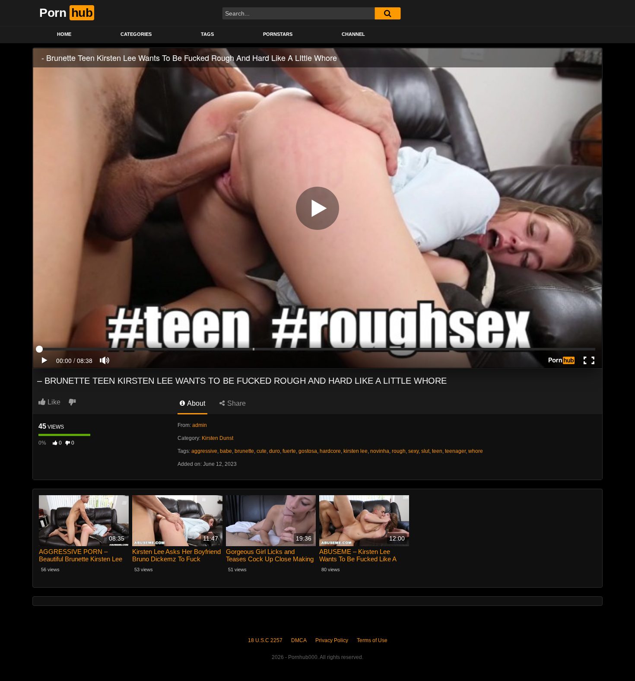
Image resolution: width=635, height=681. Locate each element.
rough (399, 451)
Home (64, 34)
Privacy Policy (331, 640)
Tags (207, 34)
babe (226, 451)
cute (262, 451)
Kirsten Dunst (217, 438)
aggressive (204, 451)
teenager (455, 451)
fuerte (289, 451)
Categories (136, 34)
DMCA (299, 640)
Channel (353, 34)
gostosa (307, 451)
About (195, 403)
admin (199, 425)
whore (475, 451)
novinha (379, 451)
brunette (244, 451)
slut (425, 451)
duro (274, 451)
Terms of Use (372, 640)
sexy (413, 451)
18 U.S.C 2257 (265, 640)
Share (235, 403)
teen (437, 451)
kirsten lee (355, 451)
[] (387, 13)
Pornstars (277, 34)
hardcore (330, 451)
